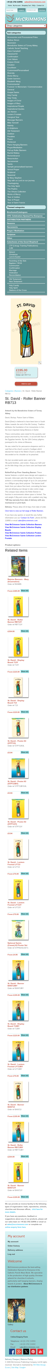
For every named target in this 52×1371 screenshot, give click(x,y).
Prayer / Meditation (15, 231)
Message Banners (15, 120)
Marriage (13, 270)
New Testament (15, 281)
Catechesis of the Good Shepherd (22, 242)
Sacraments (12, 227)
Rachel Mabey (13, 153)
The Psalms (12, 189)
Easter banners (13, 79)
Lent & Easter (15, 257)
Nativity (10, 125)
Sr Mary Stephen (14, 178)
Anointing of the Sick (17, 261)
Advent (12, 252)
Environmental (13, 84)
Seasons (11, 223)
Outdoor (10, 134)
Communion (14, 265)
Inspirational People (15, 106)
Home (10, 5)
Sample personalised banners (20, 167)
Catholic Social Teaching (17, 48)
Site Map (14, 1367)
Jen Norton (12, 112)
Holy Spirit (13, 288)
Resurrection (12, 158)
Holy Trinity (12, 98)
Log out (11, 1254)
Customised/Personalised (18, 70)
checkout (42, 10)
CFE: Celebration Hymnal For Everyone (25, 216)
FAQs (34, 5)
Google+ (22, 1367)
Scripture (11, 234)
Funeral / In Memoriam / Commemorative (24, 87)
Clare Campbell (13, 51)
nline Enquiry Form (20, 1337)
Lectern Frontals (14, 114)
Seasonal (11, 175)
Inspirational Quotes (15, 109)
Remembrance (13, 156)
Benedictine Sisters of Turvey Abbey (22, 45)
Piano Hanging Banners (17, 145)
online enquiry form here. (15, 1227)
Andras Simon (13, 40)
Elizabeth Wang (13, 81)
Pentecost (11, 142)
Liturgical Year (13, 117)
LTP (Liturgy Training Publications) (23, 246)
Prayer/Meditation (14, 147)
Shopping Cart (26, 5)
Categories (9, 391)
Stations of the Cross (18, 290)
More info (24, 591)
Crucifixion (11, 68)
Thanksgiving (13, 183)
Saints (10, 164)
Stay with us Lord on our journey (21, 180)
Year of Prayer (13, 200)
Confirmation (12, 57)
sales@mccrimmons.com (34, 2)
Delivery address (15, 1250)
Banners (18, 391)
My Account (17, 5)
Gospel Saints (13, 92)
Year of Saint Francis (16, 203)
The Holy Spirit (13, 186)
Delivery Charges (12, 1359)
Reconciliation (15, 275)
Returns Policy (27, 1359)
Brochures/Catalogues (17, 212)
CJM (11, 248)
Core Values (12, 59)
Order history (14, 1246)
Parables (11, 136)
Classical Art (12, 54)
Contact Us (40, 5)
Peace (10, 139)
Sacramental (12, 161)
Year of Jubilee (13, 197)
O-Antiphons (12, 128)
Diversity (11, 73)
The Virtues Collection (16, 192)
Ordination (13, 273)
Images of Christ (14, 101)
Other (9, 238)
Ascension (11, 43)
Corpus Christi (13, 62)
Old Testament (13, 131)
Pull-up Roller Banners (16, 150)
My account (13, 1241)
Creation (11, 65)
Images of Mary (14, 103)
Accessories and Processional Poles (22, 37)
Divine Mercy (12, 76)
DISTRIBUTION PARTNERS (19, 219)
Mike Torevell (12, 123)
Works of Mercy (14, 194)
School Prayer (13, 169)
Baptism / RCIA (15, 263)
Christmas (13, 254)
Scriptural (11, 172)
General (10, 90)
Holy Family (12, 95)
